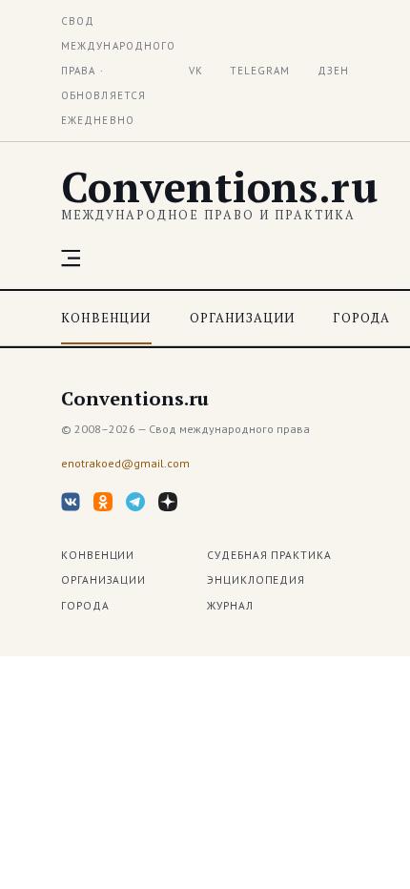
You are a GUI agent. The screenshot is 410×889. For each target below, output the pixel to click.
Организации (243, 317)
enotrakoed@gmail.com (125, 463)
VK (196, 70)
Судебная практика (269, 555)
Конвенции (106, 317)
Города (361, 317)
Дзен (333, 70)
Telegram (260, 70)
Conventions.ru (219, 187)
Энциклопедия (256, 579)
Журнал (230, 605)
